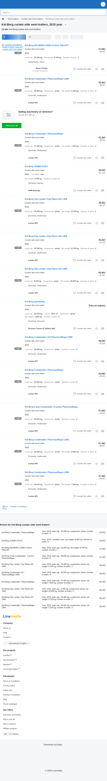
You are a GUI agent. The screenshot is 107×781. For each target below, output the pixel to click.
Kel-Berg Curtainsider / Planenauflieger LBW (47, 79)
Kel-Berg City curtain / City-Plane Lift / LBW (46, 199)
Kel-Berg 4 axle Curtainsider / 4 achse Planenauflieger (51, 407)
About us (7, 628)
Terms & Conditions (11, 681)
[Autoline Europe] (17, 4)
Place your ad (12, 125)
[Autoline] (3, 19)
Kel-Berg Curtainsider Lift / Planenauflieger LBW (48, 337)
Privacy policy (9, 685)
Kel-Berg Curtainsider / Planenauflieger (44, 134)
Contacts (7, 637)
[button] (103, 4)
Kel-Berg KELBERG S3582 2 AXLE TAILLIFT (47, 45)
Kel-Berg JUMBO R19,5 (36, 166)
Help (5, 632)
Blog (5, 699)
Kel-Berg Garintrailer (35, 302)
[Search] (103, 12)
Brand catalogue (10, 704)
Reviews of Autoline (11, 695)
